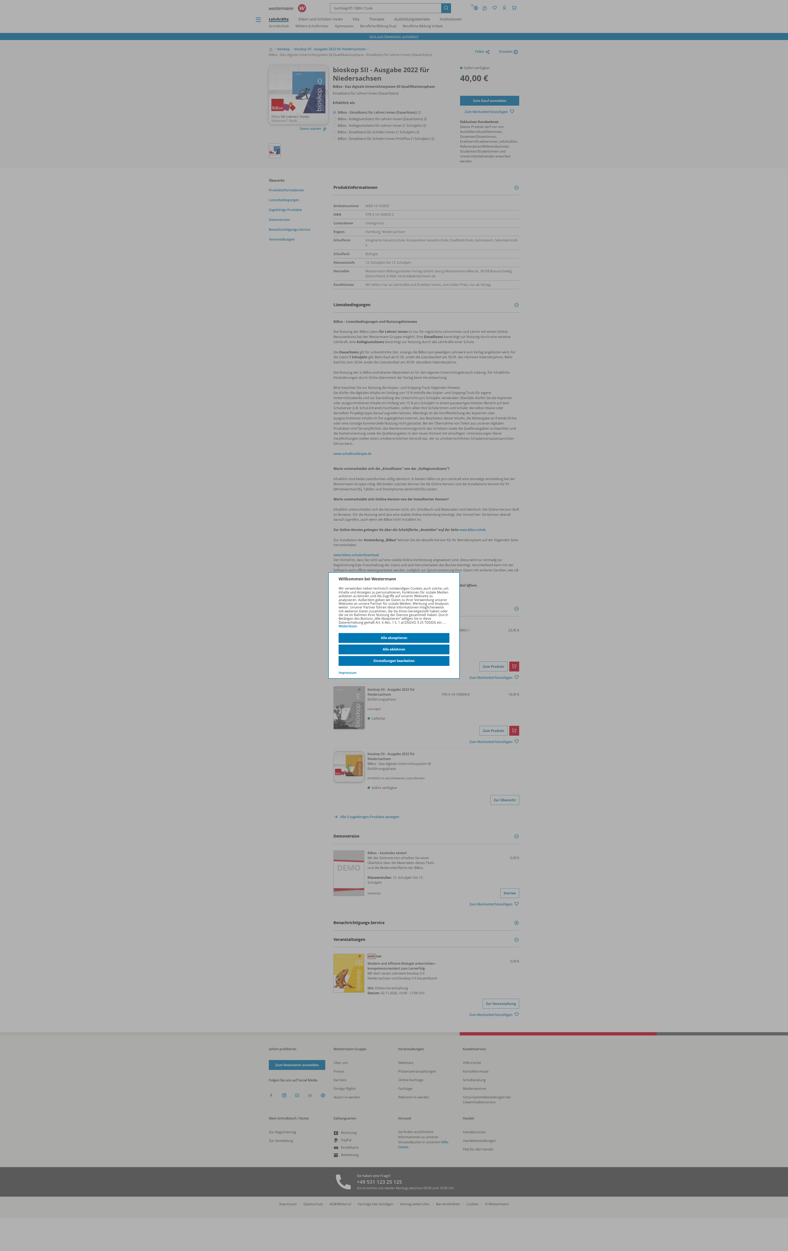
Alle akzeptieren (394, 638)
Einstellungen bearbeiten (394, 661)
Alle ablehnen (394, 649)
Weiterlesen (348, 626)
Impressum (347, 672)
